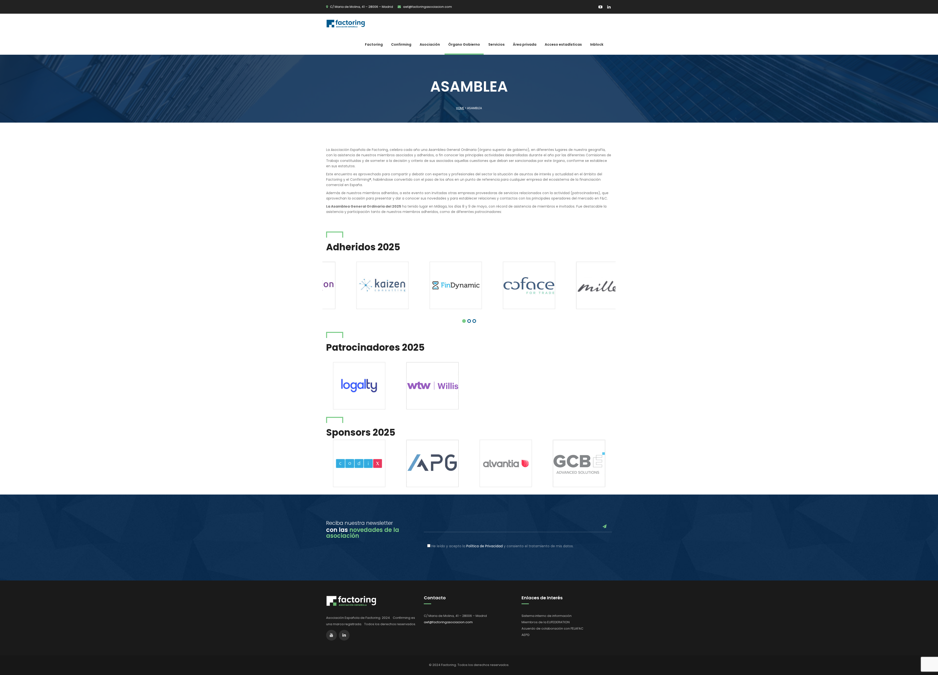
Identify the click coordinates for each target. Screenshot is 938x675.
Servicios (496, 45)
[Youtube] (601, 7)
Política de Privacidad (484, 546)
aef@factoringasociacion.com (427, 6)
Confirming (401, 45)
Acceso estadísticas (563, 45)
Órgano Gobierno (464, 45)
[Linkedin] (608, 7)
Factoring (374, 45)
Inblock (596, 45)
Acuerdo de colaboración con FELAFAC (552, 628)
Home (460, 108)
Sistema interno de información (547, 615)
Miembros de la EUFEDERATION (546, 622)
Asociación (430, 45)
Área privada (524, 45)
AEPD (526, 635)
